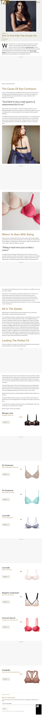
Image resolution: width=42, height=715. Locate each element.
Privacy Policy (22, 711)
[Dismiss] (40, 705)
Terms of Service (17, 711)
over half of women (29, 47)
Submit (4, 708)
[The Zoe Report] (4, 2)
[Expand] (37, 705)
